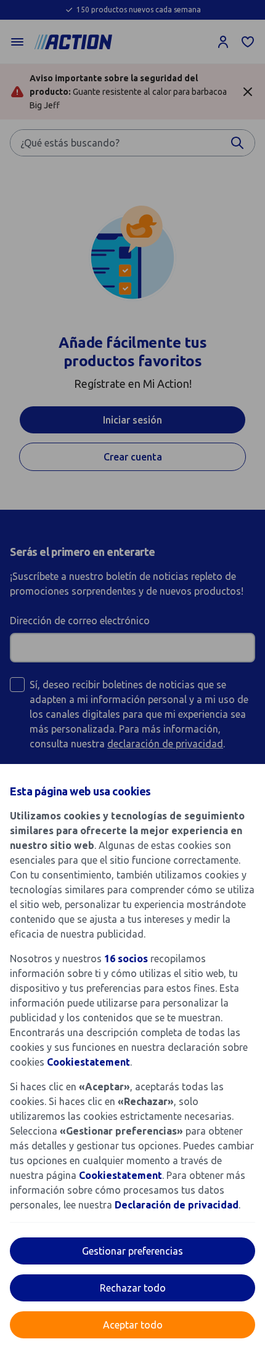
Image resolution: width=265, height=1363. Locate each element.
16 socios (126, 958)
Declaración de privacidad (176, 1204)
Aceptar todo (133, 1324)
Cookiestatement (88, 1061)
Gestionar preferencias (132, 1250)
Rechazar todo (133, 1287)
